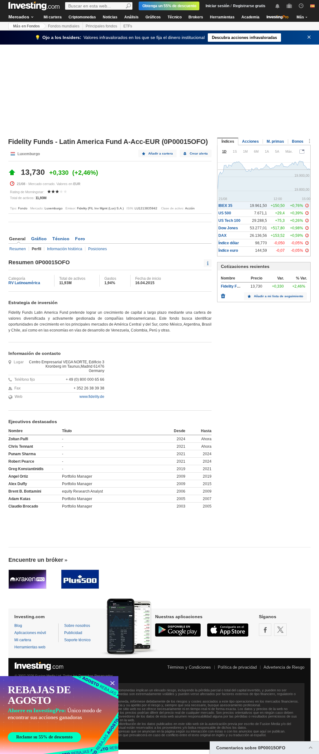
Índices (227, 141)
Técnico (175, 17)
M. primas (275, 141)
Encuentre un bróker (35, 560)
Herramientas (222, 17)
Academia (250, 17)
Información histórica (64, 249)
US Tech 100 (229, 220)
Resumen (17, 249)
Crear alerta (199, 153)
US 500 (224, 213)
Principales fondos (101, 26)
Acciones (250, 141)
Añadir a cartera (160, 153)
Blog (18, 625)
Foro (80, 238)
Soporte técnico (77, 640)
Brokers (195, 17)
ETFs (127, 26)
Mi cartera (53, 17)
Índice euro (228, 250)
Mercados (18, 16)
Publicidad (73, 633)
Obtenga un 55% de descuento (169, 6)
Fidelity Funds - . (235, 286)
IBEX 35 (225, 205)
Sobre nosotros (77, 625)
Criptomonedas (82, 17)
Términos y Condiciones (189, 667)
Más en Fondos (26, 26)
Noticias (110, 17)
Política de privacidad (237, 667)
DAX (222, 235)
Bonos (297, 141)
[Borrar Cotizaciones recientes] (223, 294)
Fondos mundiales (63, 26)
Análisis (131, 17)
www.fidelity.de (91, 396)
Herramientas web (29, 647)
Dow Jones (228, 228)
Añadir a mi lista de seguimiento (278, 296)
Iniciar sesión (217, 6)
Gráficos (153, 17)
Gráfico (39, 238)
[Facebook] (265, 629)
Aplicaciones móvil (30, 633)
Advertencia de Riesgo (284, 667)
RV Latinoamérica (24, 283)
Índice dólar (228, 243)
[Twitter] (280, 629)
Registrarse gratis (249, 6)
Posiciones (97, 249)
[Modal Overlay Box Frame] (59, 715)
